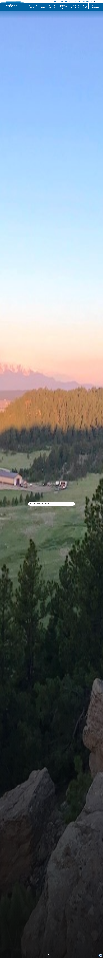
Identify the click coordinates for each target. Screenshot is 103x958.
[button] (91, 1)
